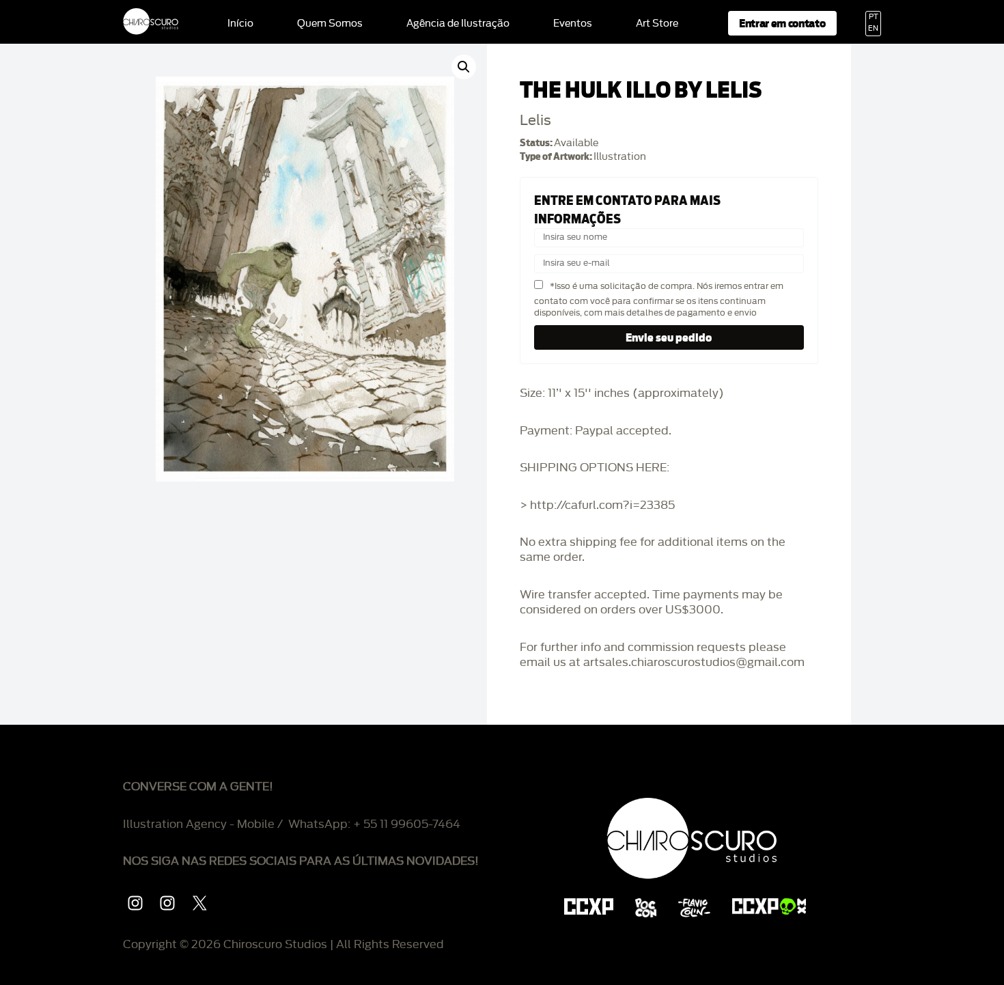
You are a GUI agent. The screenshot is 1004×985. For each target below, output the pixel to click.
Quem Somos (330, 23)
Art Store (657, 23)
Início (240, 23)
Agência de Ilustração (458, 23)
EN (873, 29)
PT (873, 17)
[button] (463, 67)
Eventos (572, 23)
